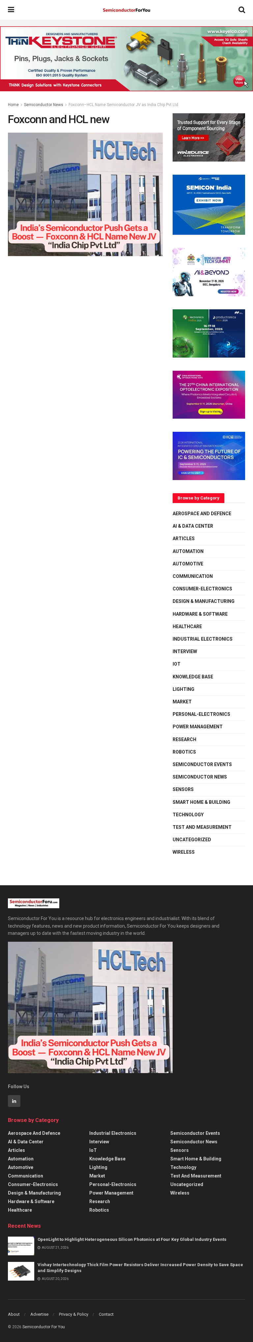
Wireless (184, 852)
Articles (184, 538)
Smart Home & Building (201, 802)
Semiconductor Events (202, 764)
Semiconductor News (43, 104)
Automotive (188, 563)
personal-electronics (201, 714)
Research (184, 739)
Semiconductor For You (43, 1327)
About (14, 1314)
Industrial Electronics (203, 639)
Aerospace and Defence (202, 513)
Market (182, 701)
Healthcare (187, 626)
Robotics (184, 752)
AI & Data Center (193, 526)
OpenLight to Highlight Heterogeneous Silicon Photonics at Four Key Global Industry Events (132, 1239)
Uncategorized (192, 839)
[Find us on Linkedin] (14, 1101)
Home (13, 104)
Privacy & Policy (73, 1314)
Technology (188, 814)
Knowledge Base (193, 676)
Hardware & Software (200, 614)
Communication (193, 576)
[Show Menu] (11, 10)
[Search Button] (242, 10)
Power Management (198, 726)
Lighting (183, 689)
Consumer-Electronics (202, 588)
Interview (185, 651)
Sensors (183, 789)
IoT (177, 664)
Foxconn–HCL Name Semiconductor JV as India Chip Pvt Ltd (123, 104)
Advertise (39, 1314)
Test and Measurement (202, 827)
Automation (188, 551)
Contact (106, 1314)
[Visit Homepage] (126, 10)
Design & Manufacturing (204, 601)
